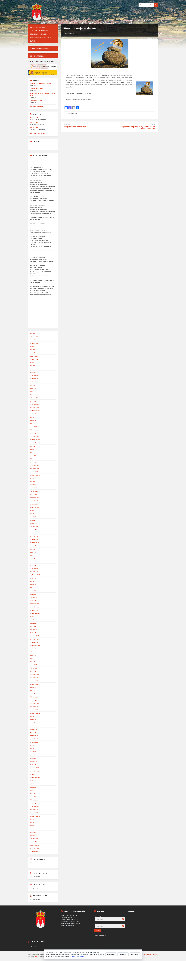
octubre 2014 (34, 681)
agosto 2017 (33, 578)
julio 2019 (32, 514)
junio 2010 (33, 826)
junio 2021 (33, 449)
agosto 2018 (33, 546)
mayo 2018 (33, 555)
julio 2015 (32, 652)
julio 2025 (32, 349)
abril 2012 (33, 758)
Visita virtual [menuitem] (147, 954)
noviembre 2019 (34, 501)
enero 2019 (33, 530)
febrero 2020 (34, 491)
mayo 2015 (33, 658)
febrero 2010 (34, 838)
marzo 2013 (33, 729)
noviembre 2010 (34, 809)
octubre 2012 (34, 742)
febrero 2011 (34, 800)
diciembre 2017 (34, 568)
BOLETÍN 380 (34, 128)
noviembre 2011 (34, 771)
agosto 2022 (33, 414)
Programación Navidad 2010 (75, 127)
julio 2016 (32, 620)
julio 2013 (32, 716)
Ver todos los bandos (36, 106)
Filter (97, 931)
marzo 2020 (33, 488)
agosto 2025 (33, 346)
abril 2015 (33, 661)
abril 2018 (33, 559)
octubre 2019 (34, 504)
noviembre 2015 (34, 639)
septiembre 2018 (35, 543)
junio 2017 (33, 584)
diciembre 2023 (34, 375)
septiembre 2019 (35, 507)
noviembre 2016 (34, 607)
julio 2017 (32, 581)
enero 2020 (33, 494)
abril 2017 (33, 591)
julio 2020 (32, 481)
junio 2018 (33, 552)
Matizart (37, 956)
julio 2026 (32, 333)
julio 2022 (32, 417)
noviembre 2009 (34, 848)
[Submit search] (156, 5)
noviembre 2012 (34, 739)
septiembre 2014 (35, 684)
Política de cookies (78, 956)
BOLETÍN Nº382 (34, 117)
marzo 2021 (33, 456)
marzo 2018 (33, 562)
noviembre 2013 (34, 707)
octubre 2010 (34, 813)
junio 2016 (33, 623)
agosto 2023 (33, 382)
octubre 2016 (34, 610)
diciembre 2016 (34, 604)
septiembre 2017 (35, 575)
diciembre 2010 (34, 806)
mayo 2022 (33, 423)
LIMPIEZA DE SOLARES (36, 89)
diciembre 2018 (34, 533)
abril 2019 (33, 520)
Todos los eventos (100, 935)
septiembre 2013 (35, 713)
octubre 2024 (34, 359)
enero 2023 (33, 401)
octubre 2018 (34, 539)
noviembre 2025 (34, 340)
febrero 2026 (34, 337)
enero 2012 (33, 764)
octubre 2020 (34, 472)
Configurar (135, 954)
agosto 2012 (33, 745)
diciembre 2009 (34, 845)
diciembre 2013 (34, 703)
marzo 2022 (33, 427)
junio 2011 (33, 787)
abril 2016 (33, 626)
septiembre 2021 (35, 440)
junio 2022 (33, 420)
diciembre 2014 (34, 674)
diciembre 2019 (34, 497)
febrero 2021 (34, 459)
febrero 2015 (34, 668)
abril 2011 (33, 793)
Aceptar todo (111, 954)
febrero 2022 (34, 430)
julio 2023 (32, 385)
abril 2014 (33, 694)
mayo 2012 (33, 755)
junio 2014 (33, 687)
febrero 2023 (34, 398)
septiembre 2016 (35, 613)
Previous (67, 124)
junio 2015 (33, 655)
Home (66, 33)
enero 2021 (33, 462)
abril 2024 (33, 372)
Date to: (97, 923)
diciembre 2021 (34, 436)
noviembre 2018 (34, 536)
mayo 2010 (33, 829)
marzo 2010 (33, 835)
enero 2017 (33, 600)
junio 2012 (33, 752)
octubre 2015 (34, 642)
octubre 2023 (34, 378)
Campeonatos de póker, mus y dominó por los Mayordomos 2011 (137, 128)
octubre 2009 (34, 851)
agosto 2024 (33, 362)
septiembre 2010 (35, 816)
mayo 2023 (33, 391)
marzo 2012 (33, 761)
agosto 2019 (33, 510)
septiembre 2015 (35, 645)
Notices (71, 33)
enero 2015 (33, 671)
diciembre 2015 (34, 636)
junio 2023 (33, 388)
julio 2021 (32, 446)
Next (153, 124)
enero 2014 (33, 700)
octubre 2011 (34, 774)
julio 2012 (32, 748)
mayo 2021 (33, 452)
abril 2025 (33, 353)
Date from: (98, 916)
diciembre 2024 (34, 356)
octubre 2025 (34, 343)
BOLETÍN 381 (34, 123)
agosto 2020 (33, 478)
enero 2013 (33, 732)
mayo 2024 (33, 369)
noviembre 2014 (34, 678)
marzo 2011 (33, 797)
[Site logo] (37, 20)
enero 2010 (33, 842)
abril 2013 (33, 726)
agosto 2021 (33, 443)
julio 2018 (32, 549)
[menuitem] (43, 27)
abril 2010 (33, 832)
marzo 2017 (33, 594)
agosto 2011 (33, 781)
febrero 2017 (34, 597)
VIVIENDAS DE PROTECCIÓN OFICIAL (40, 84)
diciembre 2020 (34, 465)
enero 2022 (33, 433)
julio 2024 (32, 366)
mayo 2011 (33, 790)
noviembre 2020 (34, 469)
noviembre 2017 (34, 571)
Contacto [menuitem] (155, 954)
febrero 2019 (34, 526)
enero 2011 (33, 803)
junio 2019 (33, 517)
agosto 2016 (33, 616)
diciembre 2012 (34, 736)
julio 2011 (32, 784)
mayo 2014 (33, 690)
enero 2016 (33, 633)
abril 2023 (33, 394)
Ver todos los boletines (37, 133)
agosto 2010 (33, 819)
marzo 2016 (33, 629)
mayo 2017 (33, 587)
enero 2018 (33, 565)
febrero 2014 (34, 697)
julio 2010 (32, 822)
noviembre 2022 (34, 407)
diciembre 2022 (34, 404)
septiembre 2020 (35, 475)
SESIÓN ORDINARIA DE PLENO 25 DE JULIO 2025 (42, 94)
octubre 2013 (34, 710)
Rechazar (123, 954)
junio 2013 (33, 719)
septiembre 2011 (35, 777)
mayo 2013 (33, 723)
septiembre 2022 (35, 411)
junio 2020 (33, 485)
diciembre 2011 (34, 768)
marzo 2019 (33, 523)
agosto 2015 (33, 649)
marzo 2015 (33, 665)
